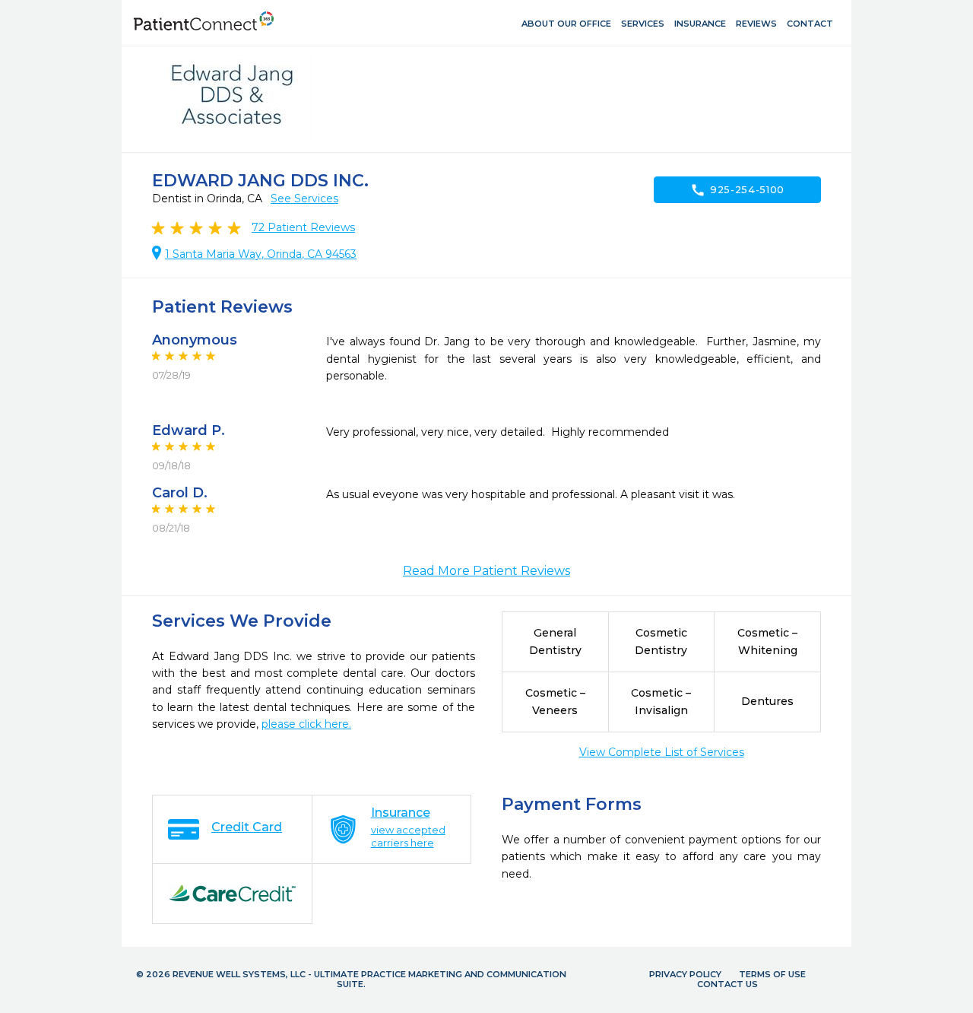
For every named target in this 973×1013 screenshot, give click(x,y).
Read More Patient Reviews (486, 571)
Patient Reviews (303, 227)
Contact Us (727, 984)
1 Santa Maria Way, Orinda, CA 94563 (261, 254)
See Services (304, 198)
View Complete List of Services (661, 752)
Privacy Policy (685, 974)
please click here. (306, 724)
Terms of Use (772, 974)
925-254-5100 (737, 190)
